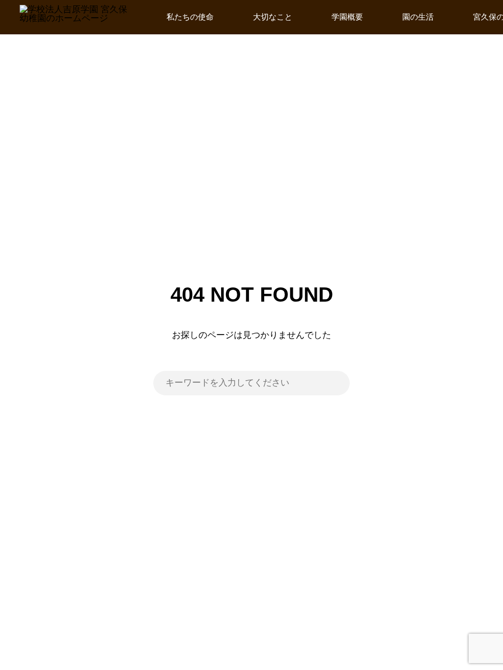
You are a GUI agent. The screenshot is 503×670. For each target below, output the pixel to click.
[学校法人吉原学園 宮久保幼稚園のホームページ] (73, 17)
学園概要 (347, 17)
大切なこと (272, 17)
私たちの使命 (190, 17)
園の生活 (418, 17)
